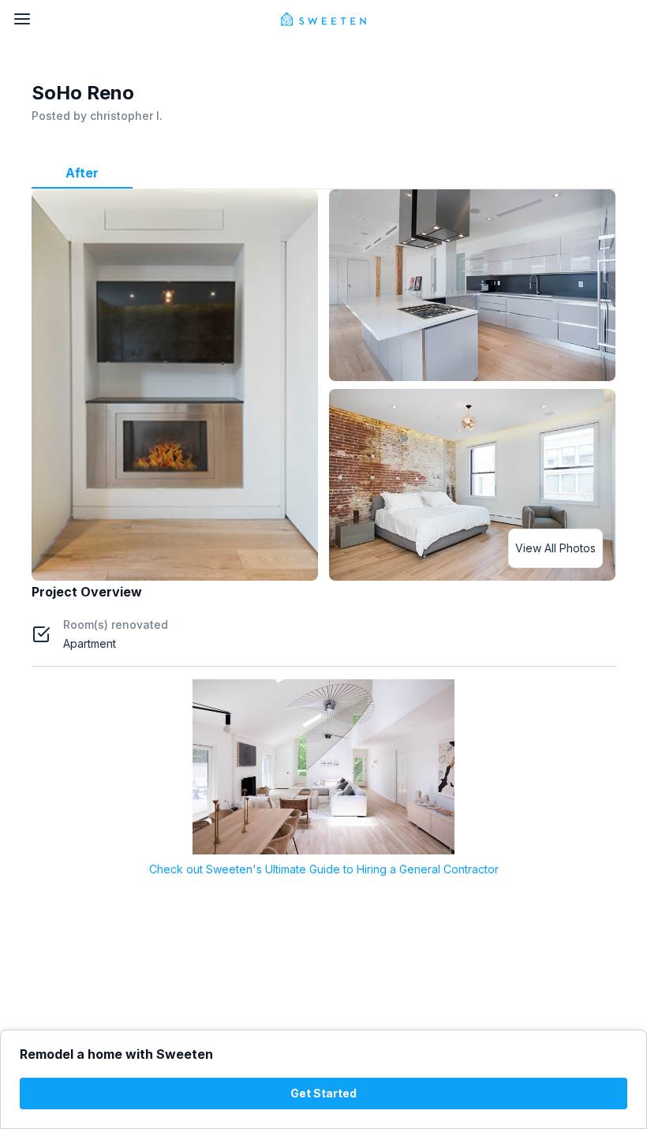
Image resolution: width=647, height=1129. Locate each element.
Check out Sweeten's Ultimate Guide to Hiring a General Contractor (324, 869)
